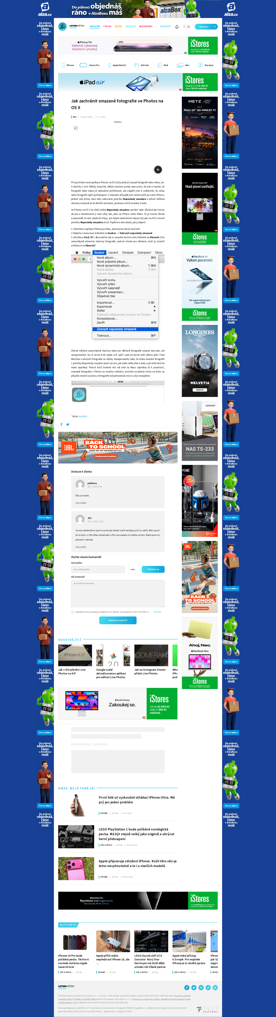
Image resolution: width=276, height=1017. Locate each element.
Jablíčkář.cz (81, 1008)
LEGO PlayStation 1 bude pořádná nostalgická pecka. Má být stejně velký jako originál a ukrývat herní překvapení (136, 834)
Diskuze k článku (81, 472)
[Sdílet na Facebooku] (61, 425)
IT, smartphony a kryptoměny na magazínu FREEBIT (111, 1008)
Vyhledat (203, 26)
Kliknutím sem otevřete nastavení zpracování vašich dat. (103, 1002)
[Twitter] (194, 987)
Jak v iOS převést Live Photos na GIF (72, 671)
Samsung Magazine (66, 1008)
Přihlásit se (153, 569)
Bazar (118, 26)
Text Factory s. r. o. (91, 995)
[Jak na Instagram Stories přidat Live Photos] (151, 655)
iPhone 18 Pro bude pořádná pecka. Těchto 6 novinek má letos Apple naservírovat (73, 961)
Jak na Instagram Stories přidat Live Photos (150, 671)
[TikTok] (208, 987)
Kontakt (165, 26)
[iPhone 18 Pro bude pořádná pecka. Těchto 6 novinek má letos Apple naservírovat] (75, 941)
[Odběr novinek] (177, 27)
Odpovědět (81, 503)
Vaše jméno (76, 562)
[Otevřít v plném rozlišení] (118, 298)
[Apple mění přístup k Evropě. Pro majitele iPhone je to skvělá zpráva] (189, 941)
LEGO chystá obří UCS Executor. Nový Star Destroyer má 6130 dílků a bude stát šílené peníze (149, 961)
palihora (92, 483)
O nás (75, 1002)
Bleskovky (146, 26)
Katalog (131, 26)
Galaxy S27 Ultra (125, 1011)
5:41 (95, 486)
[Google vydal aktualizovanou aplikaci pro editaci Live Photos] (113, 655)
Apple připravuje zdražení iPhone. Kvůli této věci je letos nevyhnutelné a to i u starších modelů (138, 864)
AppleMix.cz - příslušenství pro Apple (151, 1008)
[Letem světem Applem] (71, 26)
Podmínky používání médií (84, 999)
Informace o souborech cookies (146, 999)
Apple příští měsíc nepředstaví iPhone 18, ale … (112, 959)
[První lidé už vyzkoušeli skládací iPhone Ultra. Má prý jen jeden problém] (76, 804)
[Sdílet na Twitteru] (68, 425)
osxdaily (82, 416)
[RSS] (215, 987)
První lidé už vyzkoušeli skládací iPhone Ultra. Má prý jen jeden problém (137, 800)
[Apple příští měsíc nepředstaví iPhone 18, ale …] (113, 941)
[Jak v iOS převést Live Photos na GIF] (75, 655)
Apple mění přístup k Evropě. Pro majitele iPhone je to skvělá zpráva (188, 959)
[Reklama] (45, 9)
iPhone (103, 813)
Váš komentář (78, 576)
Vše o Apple (106, 845)
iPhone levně (72, 1011)
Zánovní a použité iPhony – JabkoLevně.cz (97, 1011)
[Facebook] (186, 987)
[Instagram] (201, 987)
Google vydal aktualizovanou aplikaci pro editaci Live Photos (111, 673)
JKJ (90, 518)
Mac (75, 117)
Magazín (95, 26)
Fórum (107, 26)
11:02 (96, 521)
